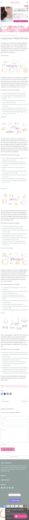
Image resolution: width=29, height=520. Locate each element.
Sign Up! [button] (20, 21)
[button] (27, 8)
